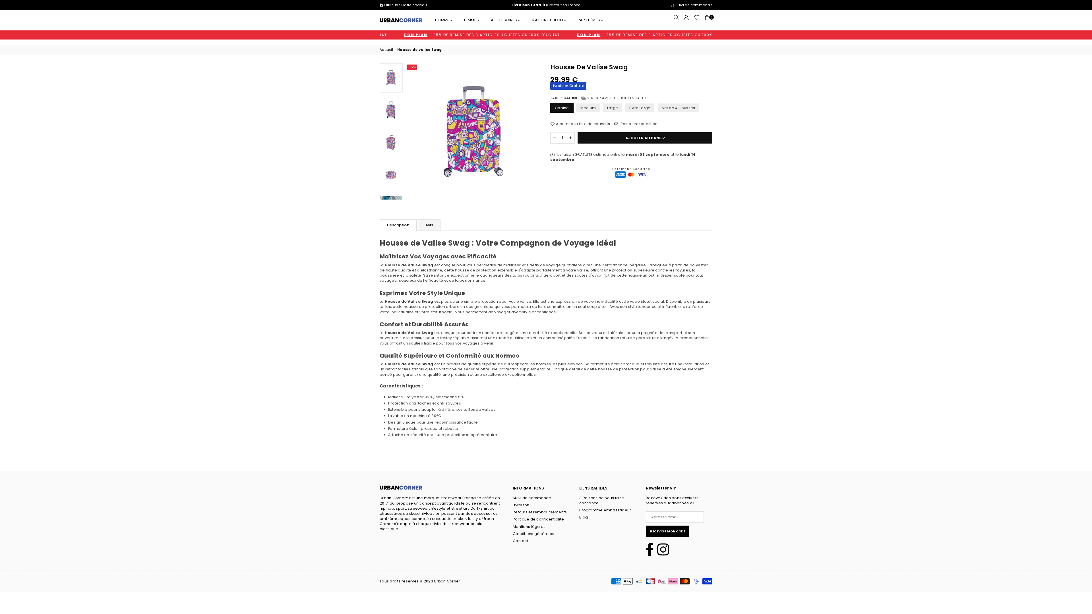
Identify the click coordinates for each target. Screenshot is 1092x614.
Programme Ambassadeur (605, 510)
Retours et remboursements (540, 512)
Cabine (562, 108)
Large (612, 108)
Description (398, 225)
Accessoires (504, 20)
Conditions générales (533, 533)
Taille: (599, 98)
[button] (707, 20)
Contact (520, 541)
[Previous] (415, 131)
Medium (588, 108)
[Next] (532, 131)
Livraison (521, 505)
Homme (442, 20)
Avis (429, 225)
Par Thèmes (589, 20)
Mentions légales (529, 526)
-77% (412, 67)
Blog (583, 517)
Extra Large (639, 108)
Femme (470, 20)
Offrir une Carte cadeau (405, 5)
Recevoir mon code (667, 531)
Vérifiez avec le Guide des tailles (617, 98)
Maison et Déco (547, 20)
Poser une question (638, 123)
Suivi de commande (693, 5)
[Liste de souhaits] (697, 20)
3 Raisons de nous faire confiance (601, 500)
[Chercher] (676, 20)
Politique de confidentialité (538, 519)
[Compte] (686, 20)
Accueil (386, 49)
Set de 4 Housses (678, 108)
